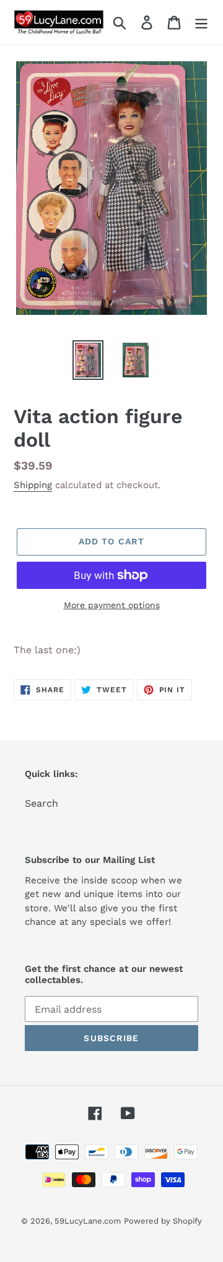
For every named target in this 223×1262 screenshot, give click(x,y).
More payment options (112, 605)
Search (41, 803)
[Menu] (201, 22)
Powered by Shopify (163, 1221)
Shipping (33, 485)
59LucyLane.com (88, 1221)
